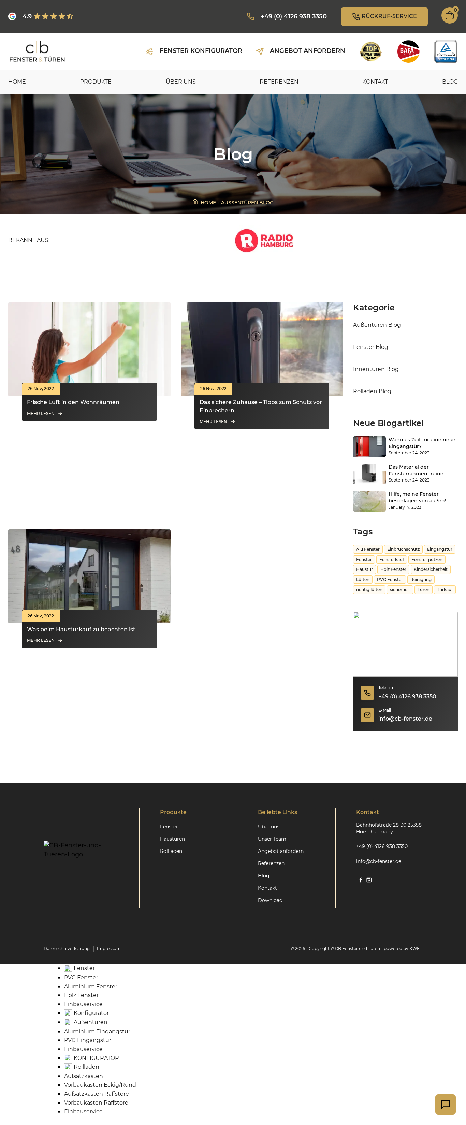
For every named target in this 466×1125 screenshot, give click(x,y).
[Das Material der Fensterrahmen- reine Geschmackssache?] (369, 474)
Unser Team (272, 839)
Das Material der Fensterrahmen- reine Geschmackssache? (416, 470)
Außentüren (89, 1022)
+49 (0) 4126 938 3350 (407, 696)
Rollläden (171, 851)
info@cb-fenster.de (405, 718)
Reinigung (421, 579)
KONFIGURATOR (95, 1058)
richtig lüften (369, 589)
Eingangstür (439, 549)
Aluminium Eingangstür (97, 1031)
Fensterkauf (391, 559)
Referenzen (279, 81)
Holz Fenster (393, 569)
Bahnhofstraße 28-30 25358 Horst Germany (389, 828)
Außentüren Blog (377, 325)
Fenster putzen (426, 559)
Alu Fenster (368, 549)
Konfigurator (90, 1013)
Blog (450, 81)
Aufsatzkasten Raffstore (96, 1094)
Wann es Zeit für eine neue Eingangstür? (422, 442)
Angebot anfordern (281, 851)
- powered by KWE (400, 948)
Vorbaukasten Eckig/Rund (100, 1085)
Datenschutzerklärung (67, 948)
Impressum (109, 948)
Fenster (364, 559)
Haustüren (172, 839)
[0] (449, 21)
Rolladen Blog (372, 391)
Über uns (181, 81)
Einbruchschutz (403, 549)
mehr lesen (41, 413)
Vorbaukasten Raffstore (96, 1102)
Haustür (364, 569)
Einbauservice (83, 1004)
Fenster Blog (370, 347)
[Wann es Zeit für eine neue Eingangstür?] (369, 446)
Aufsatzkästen (83, 1076)
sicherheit (400, 589)
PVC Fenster (390, 579)
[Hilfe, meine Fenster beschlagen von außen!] (369, 501)
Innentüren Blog (376, 369)
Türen (423, 589)
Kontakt (375, 81)
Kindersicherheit (431, 569)
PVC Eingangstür (87, 1040)
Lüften (362, 579)
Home (17, 81)
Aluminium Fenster (90, 986)
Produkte (96, 81)
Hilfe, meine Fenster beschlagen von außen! (417, 497)
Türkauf (445, 589)
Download (270, 900)
